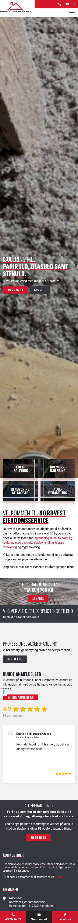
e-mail (59, 876)
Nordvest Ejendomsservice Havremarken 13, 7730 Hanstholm (31, 904)
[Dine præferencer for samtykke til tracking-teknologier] (3, 692)
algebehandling (44, 542)
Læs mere (40, 290)
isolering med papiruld (17, 542)
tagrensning (41, 538)
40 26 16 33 (15, 290)
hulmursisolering (61, 538)
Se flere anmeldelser (20, 697)
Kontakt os (14, 659)
